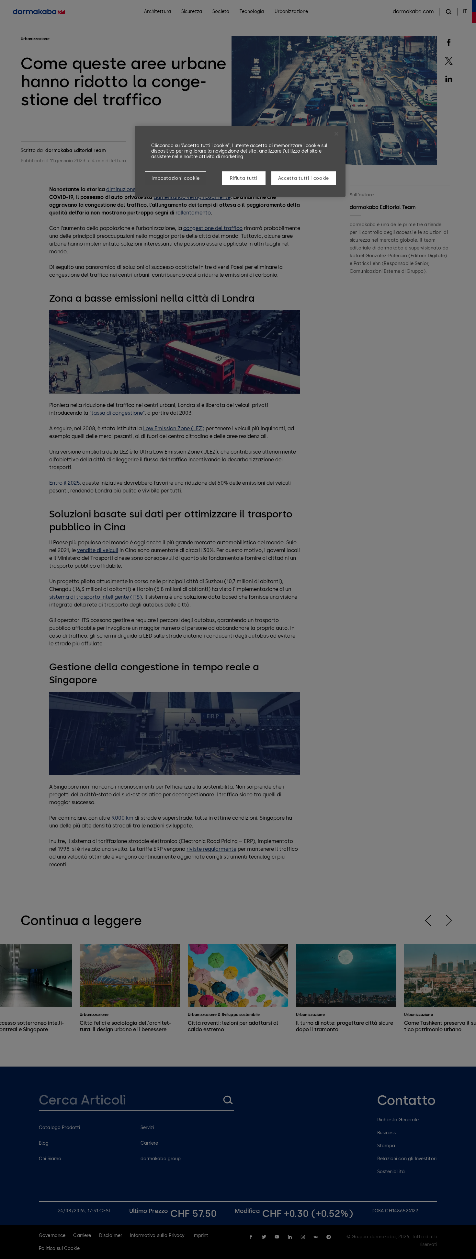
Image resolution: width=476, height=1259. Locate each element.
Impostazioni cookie (175, 178)
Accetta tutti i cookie (303, 178)
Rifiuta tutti (243, 178)
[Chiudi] (336, 134)
